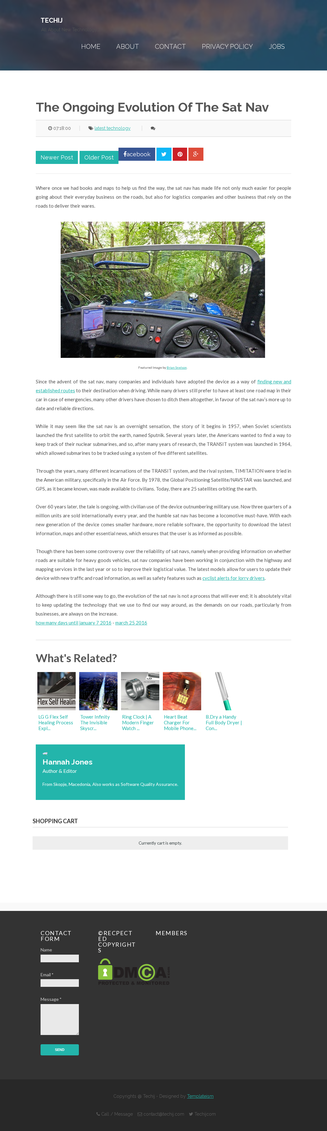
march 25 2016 (131, 622)
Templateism (200, 1096)
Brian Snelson (177, 367)
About (127, 46)
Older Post (99, 157)
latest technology (113, 128)
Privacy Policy (227, 46)
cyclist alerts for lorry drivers (233, 578)
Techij (52, 20)
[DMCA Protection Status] (134, 983)
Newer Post (57, 157)
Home (90, 46)
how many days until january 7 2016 (73, 622)
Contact (170, 46)
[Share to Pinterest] (180, 154)
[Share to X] (163, 154)
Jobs (277, 46)
